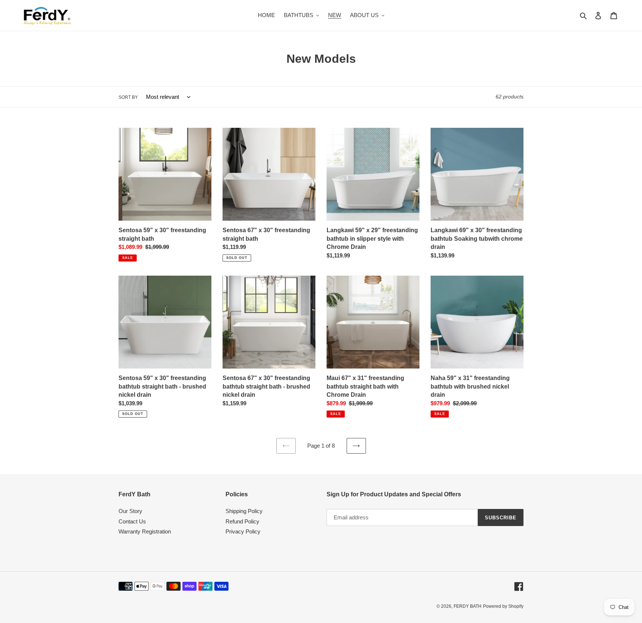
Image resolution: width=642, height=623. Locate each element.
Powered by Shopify (503, 606)
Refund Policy (242, 521)
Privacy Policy (243, 531)
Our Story (130, 511)
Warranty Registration (145, 531)
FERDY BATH (468, 606)
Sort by (128, 97)
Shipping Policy (244, 511)
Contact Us (132, 521)
